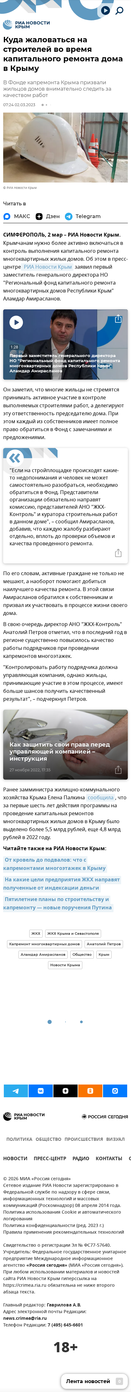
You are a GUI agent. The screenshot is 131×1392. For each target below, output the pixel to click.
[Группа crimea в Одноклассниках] (90, 1091)
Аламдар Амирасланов (43, 954)
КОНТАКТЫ (109, 1159)
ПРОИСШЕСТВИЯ (84, 1139)
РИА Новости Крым (47, 267)
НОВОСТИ (15, 1159)
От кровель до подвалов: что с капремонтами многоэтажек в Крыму (54, 864)
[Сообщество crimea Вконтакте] (41, 1091)
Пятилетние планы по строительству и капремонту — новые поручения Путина (57, 904)
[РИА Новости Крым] (26, 24)
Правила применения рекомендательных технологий (63, 1232)
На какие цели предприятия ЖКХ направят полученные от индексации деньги (62, 884)
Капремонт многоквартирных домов (44, 944)
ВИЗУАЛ (115, 1139)
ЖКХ (35, 933)
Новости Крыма (65, 965)
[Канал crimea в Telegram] (16, 1091)
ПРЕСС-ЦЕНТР (50, 1159)
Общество (82, 954)
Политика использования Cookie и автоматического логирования (62, 1216)
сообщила (101, 798)
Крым (104, 954)
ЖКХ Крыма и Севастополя (73, 933)
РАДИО (80, 1159)
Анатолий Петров (104, 944)
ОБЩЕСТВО (48, 1139)
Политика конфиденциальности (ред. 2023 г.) (53, 1226)
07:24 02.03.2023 (19, 104)
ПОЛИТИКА (19, 1139)
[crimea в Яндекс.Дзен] (65, 1091)
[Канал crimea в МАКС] (115, 1091)
